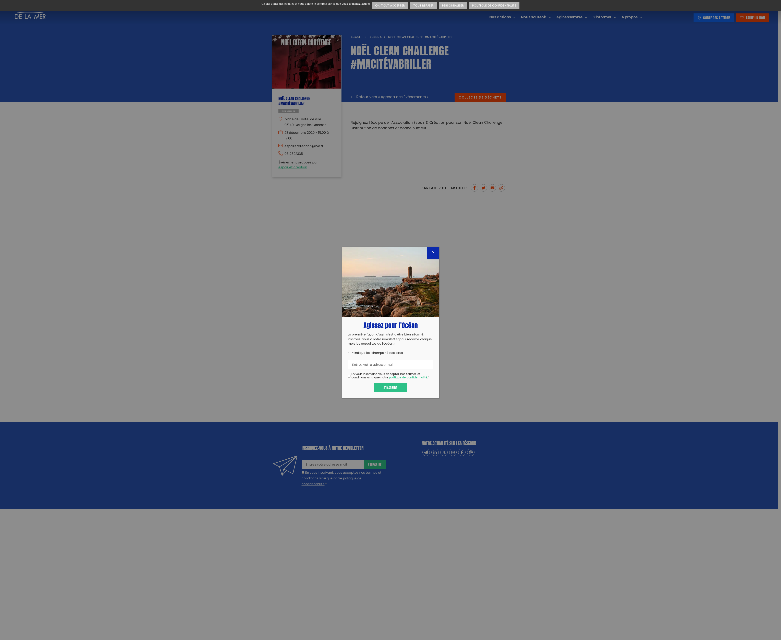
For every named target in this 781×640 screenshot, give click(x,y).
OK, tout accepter (390, 5)
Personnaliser (453, 5)
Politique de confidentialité (494, 5)
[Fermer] (433, 253)
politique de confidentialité (408, 377)
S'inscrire (390, 387)
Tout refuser (423, 5)
